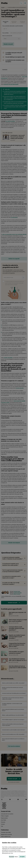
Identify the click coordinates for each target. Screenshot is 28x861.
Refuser (16, 856)
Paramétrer (11, 856)
